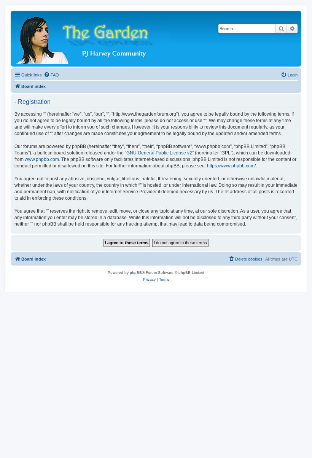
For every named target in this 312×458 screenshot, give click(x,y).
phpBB (136, 272)
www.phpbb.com (42, 159)
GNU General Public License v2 (159, 153)
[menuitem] (51, 75)
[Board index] (93, 39)
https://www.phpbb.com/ (231, 166)
